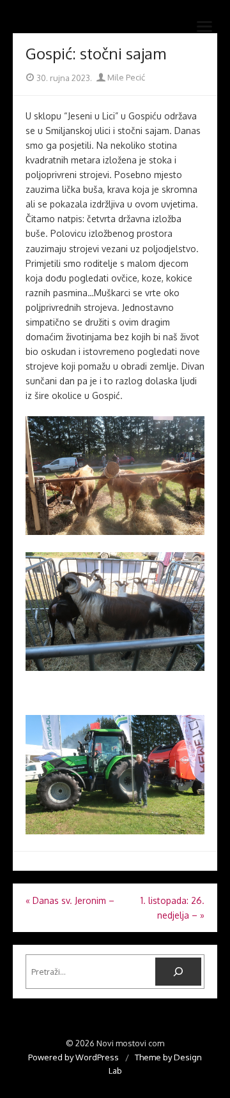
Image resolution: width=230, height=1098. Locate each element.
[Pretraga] (178, 972)
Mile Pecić (125, 77)
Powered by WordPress (73, 1057)
